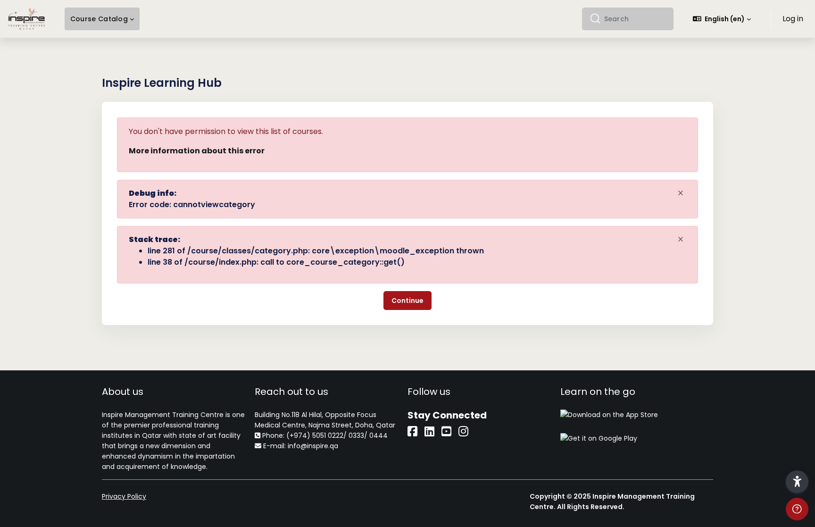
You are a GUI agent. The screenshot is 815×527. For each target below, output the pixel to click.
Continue (407, 300)
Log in (792, 18)
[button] (722, 19)
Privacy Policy (124, 496)
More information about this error (197, 150)
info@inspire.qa (313, 446)
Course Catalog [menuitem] (99, 19)
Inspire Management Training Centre (163, 414)
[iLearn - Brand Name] (26, 19)
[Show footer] (797, 509)
